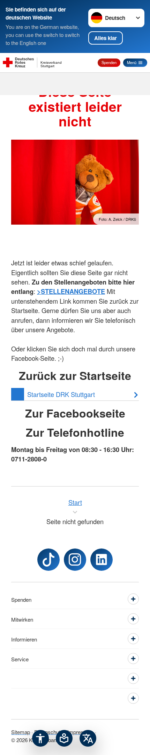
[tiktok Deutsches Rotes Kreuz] (48, 559)
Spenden (109, 62)
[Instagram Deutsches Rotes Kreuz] (75, 559)
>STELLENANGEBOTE (71, 291)
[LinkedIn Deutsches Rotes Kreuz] (101, 559)
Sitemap (20, 731)
